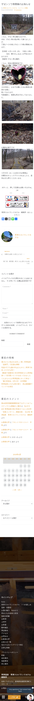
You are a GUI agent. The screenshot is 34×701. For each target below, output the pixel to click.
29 (21, 485)
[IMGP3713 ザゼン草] (17, 84)
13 (13, 475)
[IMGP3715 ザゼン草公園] (17, 169)
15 (21, 475)
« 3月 (14, 490)
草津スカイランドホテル (10, 8)
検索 (3, 340)
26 (9, 485)
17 (29, 475)
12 (9, 475)
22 (21, 480)
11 (5, 475)
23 (25, 480)
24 (29, 480)
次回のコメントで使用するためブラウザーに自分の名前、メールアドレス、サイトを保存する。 (16, 325)
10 (29, 471)
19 (9, 480)
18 (5, 480)
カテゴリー (5, 515)
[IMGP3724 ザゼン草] (17, 143)
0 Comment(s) (17, 10)
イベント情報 (24, 8)
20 (13, 480)
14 (17, 475)
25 (5, 485)
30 (25, 485)
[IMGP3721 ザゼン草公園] (17, 120)
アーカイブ (5, 501)
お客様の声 (5, 422)
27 (13, 485)
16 (25, 475)
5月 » (19, 490)
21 (17, 480)
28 (17, 485)
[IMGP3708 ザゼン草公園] (17, 34)
